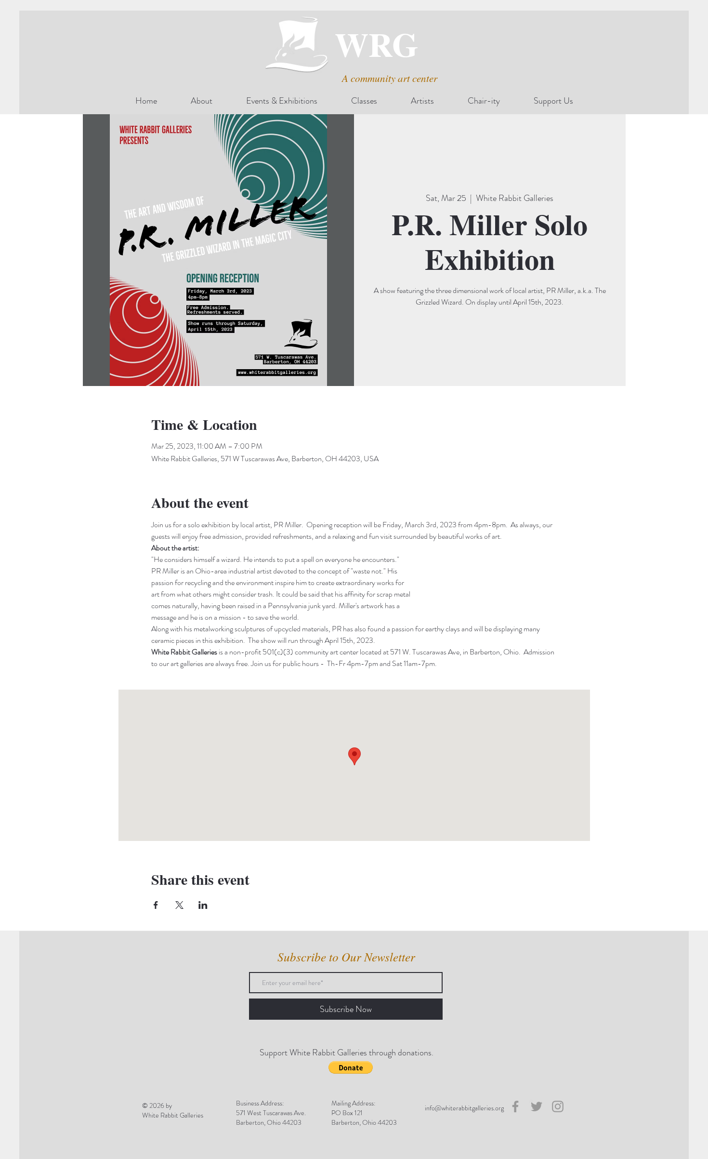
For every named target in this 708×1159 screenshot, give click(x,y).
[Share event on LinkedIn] (203, 905)
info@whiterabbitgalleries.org (464, 1108)
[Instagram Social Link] (557, 1106)
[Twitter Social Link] (536, 1106)
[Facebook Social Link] (515, 1106)
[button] (350, 1067)
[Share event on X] (179, 905)
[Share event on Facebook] (155, 905)
